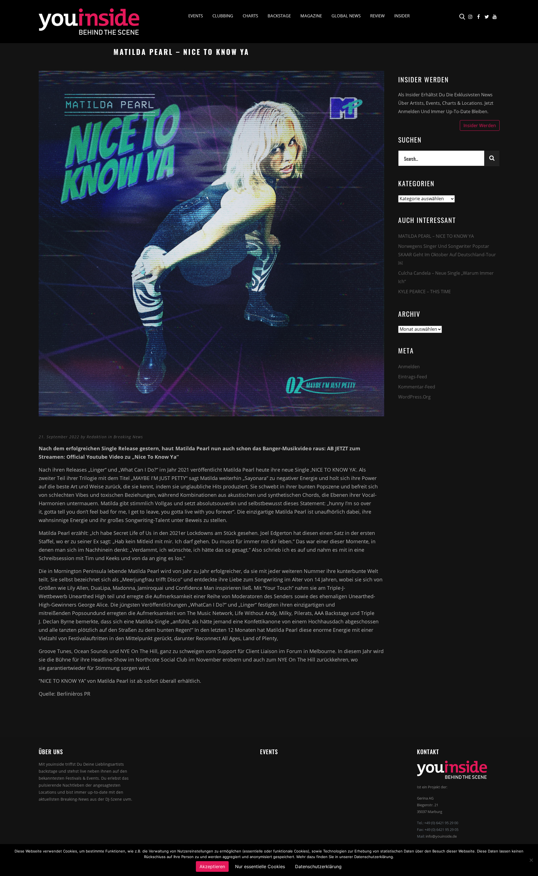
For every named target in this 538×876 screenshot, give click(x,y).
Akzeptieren (212, 866)
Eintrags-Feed (412, 377)
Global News (346, 15)
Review (377, 15)
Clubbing (222, 15)
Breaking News (128, 436)
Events (195, 15)
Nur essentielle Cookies (260, 866)
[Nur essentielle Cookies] (531, 860)
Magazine (311, 15)
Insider (402, 15)
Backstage (279, 15)
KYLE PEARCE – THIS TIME (424, 291)
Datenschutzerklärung (318, 866)
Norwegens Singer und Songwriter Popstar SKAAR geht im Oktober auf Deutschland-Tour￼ (447, 254)
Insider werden (479, 125)
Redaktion (97, 436)
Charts (250, 15)
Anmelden (409, 367)
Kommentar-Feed (416, 387)
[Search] (491, 158)
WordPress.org (414, 397)
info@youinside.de (441, 836)
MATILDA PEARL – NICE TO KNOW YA (436, 236)
